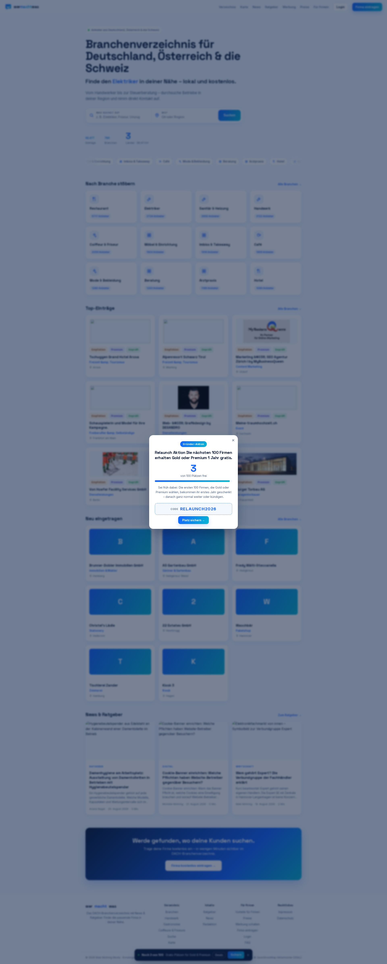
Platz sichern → (193, 520)
